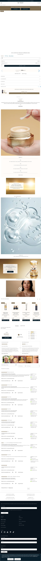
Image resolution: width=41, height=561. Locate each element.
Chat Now (20, 519)
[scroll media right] (39, 359)
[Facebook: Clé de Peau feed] (1, 532)
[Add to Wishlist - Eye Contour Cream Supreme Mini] (19, 73)
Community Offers (3, 521)
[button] (39, 2)
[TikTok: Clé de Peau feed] (13, 532)
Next (28, 488)
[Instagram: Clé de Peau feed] (4, 532)
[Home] (20, 3)
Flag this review (20, 380)
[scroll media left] (2, 359)
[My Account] (38, 2)
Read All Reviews (20, 106)
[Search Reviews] (16, 365)
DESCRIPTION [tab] (3, 76)
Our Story (2, 517)
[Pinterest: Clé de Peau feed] (10, 532)
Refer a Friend (3, 519)
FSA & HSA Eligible (3, 525)
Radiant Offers (2, 523)
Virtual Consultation (3, 527)
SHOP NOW (10, 271)
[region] (20, 557)
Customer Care (21, 517)
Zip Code (2, 547)
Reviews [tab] (17, 325)
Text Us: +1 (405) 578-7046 (22, 521)
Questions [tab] (22, 325)
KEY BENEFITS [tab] (3, 81)
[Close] (39, 555)
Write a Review (6, 337)
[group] (20, 70)
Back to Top (11, 487)
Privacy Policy (34, 555)
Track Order (20, 523)
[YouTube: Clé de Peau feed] (7, 532)
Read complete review (5, 353)
